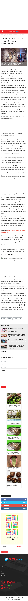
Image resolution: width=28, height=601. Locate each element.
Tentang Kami (4, 566)
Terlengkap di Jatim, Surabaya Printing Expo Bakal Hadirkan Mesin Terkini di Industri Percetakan (17, 335)
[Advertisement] (14, 15)
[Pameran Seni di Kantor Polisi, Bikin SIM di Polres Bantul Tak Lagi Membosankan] (4, 341)
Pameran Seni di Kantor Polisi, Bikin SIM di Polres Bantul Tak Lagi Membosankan (17, 340)
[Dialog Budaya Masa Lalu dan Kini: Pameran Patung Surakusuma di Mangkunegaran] (4, 346)
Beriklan (2, 573)
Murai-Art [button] (15, 318)
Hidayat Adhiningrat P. (7, 45)
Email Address (3, 364)
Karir (2, 571)
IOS (22, 597)
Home (2, 34)
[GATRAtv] (7, 588)
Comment (3, 370)
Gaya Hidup (6, 34)
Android (18, 597)
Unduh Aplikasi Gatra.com (10, 597)
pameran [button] (3, 318)
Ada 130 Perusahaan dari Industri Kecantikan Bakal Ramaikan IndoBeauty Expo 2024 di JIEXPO (17, 330)
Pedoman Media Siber (5, 569)
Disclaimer (3, 575)
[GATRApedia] (7, 585)
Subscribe (24, 505)
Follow (24, 502)
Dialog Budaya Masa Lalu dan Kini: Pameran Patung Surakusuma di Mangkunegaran (16, 347)
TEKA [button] (20, 318)
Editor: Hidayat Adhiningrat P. (8, 314)
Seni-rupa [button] (9, 318)
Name (2, 358)
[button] (26, 49)
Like (25, 499)
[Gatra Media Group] (8, 582)
